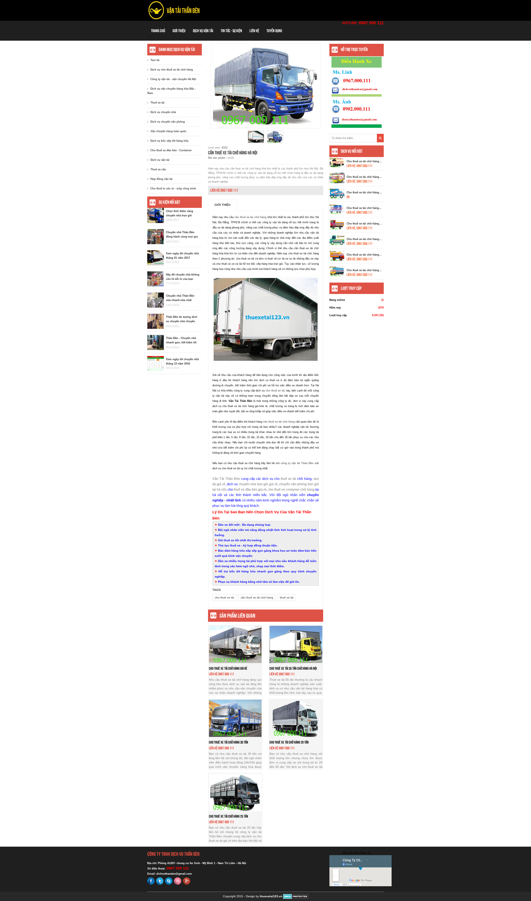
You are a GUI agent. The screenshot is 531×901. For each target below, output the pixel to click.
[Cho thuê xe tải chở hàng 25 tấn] (235, 792)
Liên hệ (254, 30)
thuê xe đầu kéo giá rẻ (250, 489)
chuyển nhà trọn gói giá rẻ (258, 484)
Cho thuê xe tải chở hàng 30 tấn (228, 742)
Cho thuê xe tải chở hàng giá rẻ (228, 668)
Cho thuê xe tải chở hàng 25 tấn (228, 816)
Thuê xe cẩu (158, 169)
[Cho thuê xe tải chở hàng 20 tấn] (295, 718)
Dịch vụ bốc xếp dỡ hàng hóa (169, 140)
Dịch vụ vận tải (203, 30)
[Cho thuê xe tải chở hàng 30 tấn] (235, 718)
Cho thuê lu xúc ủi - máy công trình (173, 188)
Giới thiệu (179, 30)
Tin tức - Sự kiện (231, 30)
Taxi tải (155, 60)
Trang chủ (158, 30)
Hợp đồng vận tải (161, 178)
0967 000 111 (371, 23)
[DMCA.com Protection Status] (295, 896)
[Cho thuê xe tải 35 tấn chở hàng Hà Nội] (295, 644)
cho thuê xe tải (224, 597)
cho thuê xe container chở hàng (291, 489)
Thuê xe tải (157, 102)
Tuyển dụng (274, 30)
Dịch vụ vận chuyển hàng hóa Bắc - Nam (171, 91)
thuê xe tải (288, 478)
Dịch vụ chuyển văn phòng (167, 121)
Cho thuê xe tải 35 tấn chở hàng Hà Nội (293, 668)
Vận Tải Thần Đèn (226, 478)
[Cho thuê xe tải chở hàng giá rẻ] (235, 644)
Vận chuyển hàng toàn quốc (168, 131)
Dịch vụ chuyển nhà (163, 112)
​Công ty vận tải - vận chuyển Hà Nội (173, 79)
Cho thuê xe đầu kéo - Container (171, 150)
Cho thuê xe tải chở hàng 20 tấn (289, 742)
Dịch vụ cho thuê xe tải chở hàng (171, 69)
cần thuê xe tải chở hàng (257, 597)
